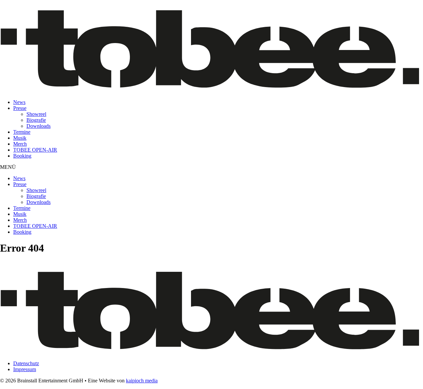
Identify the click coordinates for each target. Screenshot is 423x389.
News (19, 102)
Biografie (36, 120)
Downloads (38, 126)
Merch (20, 144)
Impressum (24, 369)
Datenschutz (26, 363)
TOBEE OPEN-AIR (35, 150)
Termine (21, 132)
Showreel (36, 114)
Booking (22, 156)
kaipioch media (142, 380)
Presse (19, 108)
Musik (19, 138)
